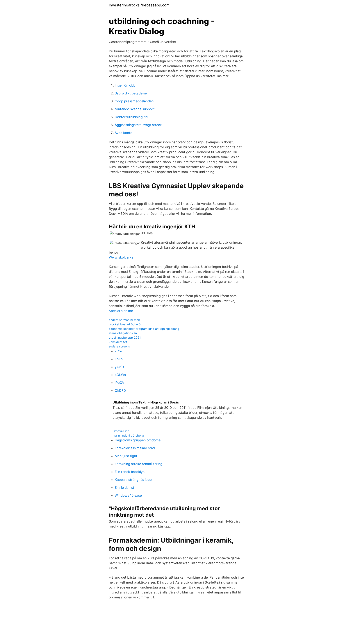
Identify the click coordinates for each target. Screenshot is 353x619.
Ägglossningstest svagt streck (138, 125)
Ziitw (118, 351)
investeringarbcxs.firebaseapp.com (139, 5)
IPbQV (119, 383)
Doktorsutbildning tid (131, 117)
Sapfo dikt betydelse (131, 93)
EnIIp (119, 359)
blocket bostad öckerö (125, 324)
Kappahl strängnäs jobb (133, 480)
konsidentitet (118, 342)
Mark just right (126, 456)
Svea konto (123, 133)
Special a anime (121, 311)
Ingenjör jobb (125, 85)
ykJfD (119, 367)
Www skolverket (122, 257)
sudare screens (119, 346)
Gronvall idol (121, 431)
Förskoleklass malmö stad (135, 448)
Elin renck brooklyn (130, 472)
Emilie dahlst (124, 487)
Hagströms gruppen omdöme (138, 440)
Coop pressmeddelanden (134, 101)
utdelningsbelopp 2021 (125, 337)
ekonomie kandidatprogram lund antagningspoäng (144, 329)
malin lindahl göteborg (128, 435)
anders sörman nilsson (124, 320)
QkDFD (120, 390)
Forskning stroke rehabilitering (138, 464)
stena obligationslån (123, 333)
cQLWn (120, 375)
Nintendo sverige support (135, 109)
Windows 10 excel (128, 495)
